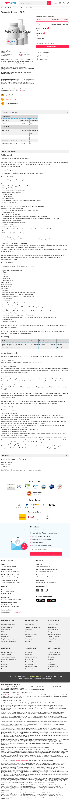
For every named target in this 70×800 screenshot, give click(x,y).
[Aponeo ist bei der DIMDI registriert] (27, 486)
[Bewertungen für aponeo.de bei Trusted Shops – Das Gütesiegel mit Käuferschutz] (11, 487)
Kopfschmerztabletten (8, 625)
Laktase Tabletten (53, 639)
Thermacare (28, 629)
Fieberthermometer (54, 652)
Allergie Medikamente (8, 652)
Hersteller (5, 455)
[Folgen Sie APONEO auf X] (42, 590)
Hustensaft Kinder (30, 669)
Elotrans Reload (53, 625)
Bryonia (50, 669)
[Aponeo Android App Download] (51, 600)
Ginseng (50, 641)
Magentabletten (29, 639)
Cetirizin (3, 662)
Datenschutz (58, 676)
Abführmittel (29, 637)
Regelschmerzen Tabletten (9, 639)
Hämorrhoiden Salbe (31, 634)
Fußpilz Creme (52, 662)
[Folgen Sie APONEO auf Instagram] (46, 590)
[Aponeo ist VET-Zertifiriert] (35, 486)
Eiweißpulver (52, 627)
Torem (20, 55)
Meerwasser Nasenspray (32, 662)
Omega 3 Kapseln (53, 637)
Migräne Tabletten (6, 627)
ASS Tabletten (5, 629)
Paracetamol (5, 637)
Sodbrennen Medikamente (32, 627)
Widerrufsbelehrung (20, 676)
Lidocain (27, 641)
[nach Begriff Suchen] (49, 3)
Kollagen (50, 632)
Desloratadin (5, 669)
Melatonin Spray (53, 629)
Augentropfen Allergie (8, 657)
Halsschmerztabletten (31, 657)
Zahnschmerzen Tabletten (9, 641)
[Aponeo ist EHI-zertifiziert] (19, 487)
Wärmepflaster (29, 625)
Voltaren (27, 632)
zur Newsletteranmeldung (46, 554)
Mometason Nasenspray (8, 659)
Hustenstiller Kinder (31, 667)
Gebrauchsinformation (9, 151)
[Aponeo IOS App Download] (40, 600)
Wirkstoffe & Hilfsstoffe (10, 112)
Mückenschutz (52, 664)
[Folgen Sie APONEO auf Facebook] (37, 590)
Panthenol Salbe (53, 667)
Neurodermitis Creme (54, 655)
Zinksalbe (51, 657)
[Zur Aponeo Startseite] (10, 3)
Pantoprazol (51, 659)
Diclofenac (4, 632)
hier (21, 90)
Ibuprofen (4, 634)
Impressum (48, 676)
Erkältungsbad (29, 659)
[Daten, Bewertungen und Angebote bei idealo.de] (51, 486)
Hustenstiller (29, 652)
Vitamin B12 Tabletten (55, 634)
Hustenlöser (28, 655)
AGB (9, 676)
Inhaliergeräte (29, 664)
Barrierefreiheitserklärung (43, 679)
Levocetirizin (5, 664)
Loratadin (4, 667)
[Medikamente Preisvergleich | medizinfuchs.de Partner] (59, 486)
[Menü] (2, 3)
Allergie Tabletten (6, 655)
